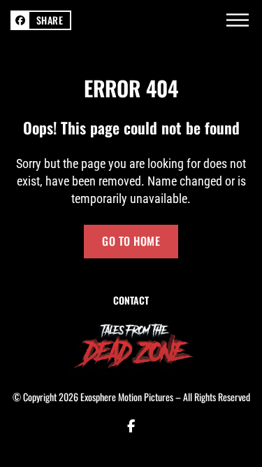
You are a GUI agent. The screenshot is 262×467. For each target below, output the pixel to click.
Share (50, 20)
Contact (131, 300)
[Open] (237, 20)
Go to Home (131, 240)
